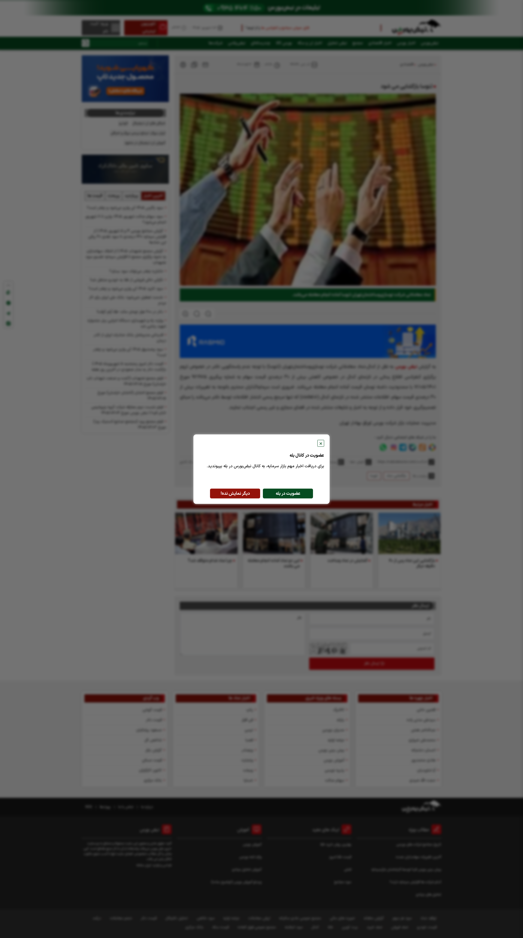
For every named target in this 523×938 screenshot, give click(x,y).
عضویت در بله (288, 493)
